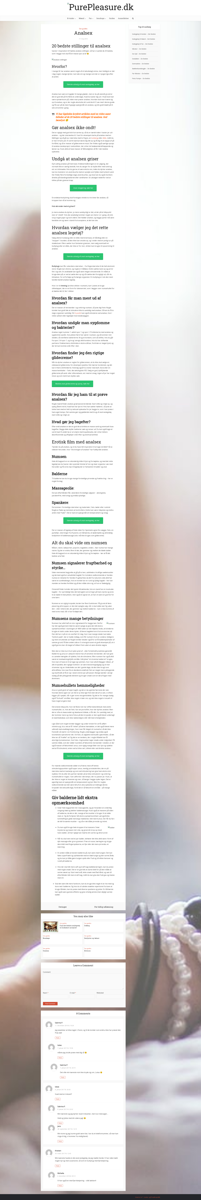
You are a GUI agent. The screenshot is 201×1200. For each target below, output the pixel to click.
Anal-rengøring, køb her (83, 188)
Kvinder (70, 18)
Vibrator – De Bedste (139, 49)
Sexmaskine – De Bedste (140, 64)
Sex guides (83, 28)
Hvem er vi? (139, 1197)
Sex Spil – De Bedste (139, 54)
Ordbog (87, 926)
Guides (112, 18)
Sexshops (100, 18)
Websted (100, 993)
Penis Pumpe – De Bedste (141, 78)
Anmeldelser (123, 18)
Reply (57, 1038)
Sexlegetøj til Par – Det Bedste (142, 44)
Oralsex (46, 951)
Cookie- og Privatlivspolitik (152, 1197)
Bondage (46, 938)
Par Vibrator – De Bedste (140, 74)
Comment (47, 972)
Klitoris (87, 951)
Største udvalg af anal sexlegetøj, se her (83, 84)
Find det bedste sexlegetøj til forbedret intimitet (70, 927)
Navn (45, 993)
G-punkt (78, 313)
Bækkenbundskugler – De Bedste (143, 69)
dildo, (105, 138)
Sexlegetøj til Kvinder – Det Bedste (144, 34)
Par (90, 18)
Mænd (81, 18)
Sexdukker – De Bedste (140, 59)
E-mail (73, 993)
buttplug (94, 138)
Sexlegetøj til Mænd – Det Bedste (143, 39)
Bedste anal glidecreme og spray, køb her (72, 383)
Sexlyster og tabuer (91, 938)
